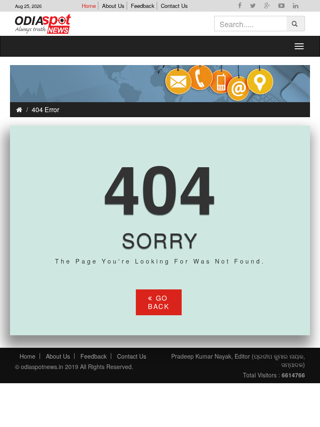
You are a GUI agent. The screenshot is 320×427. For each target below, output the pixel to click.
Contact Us (174, 6)
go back (159, 302)
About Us (113, 6)
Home (89, 6)
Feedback (143, 6)
